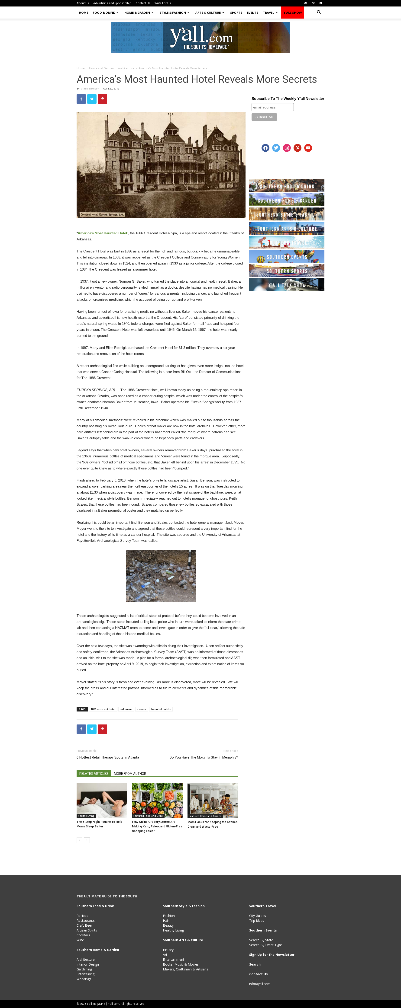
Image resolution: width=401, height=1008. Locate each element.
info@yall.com (259, 984)
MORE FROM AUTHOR (130, 773)
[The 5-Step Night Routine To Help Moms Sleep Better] (102, 800)
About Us (83, 3)
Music (179, 964)
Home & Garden (137, 12)
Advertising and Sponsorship (112, 3)
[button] (318, 13)
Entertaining (85, 974)
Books (168, 964)
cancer (141, 709)
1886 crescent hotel (103, 709)
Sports (236, 12)
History (168, 949)
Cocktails (83, 935)
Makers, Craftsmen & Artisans (185, 969)
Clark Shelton (90, 88)
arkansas (126, 709)
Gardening (84, 969)
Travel (268, 12)
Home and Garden (101, 68)
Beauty (168, 925)
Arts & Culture (208, 12)
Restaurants (86, 920)
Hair (166, 920)
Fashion (169, 915)
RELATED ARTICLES (93, 773)
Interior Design (88, 964)
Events (252, 12)
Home (83, 12)
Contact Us (143, 3)
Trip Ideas (256, 920)
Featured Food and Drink (148, 815)
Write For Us (163, 3)
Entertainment (173, 959)
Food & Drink (104, 12)
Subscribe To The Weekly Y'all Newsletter (288, 99)
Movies (193, 964)
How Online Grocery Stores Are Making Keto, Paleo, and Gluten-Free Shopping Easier (157, 826)
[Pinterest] (313, 3)
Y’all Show (293, 12)
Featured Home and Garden (205, 816)
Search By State (261, 940)
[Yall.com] (200, 37)
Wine (80, 940)
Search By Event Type (265, 945)
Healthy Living (86, 815)
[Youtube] (320, 3)
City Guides (257, 915)
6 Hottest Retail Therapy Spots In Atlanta (108, 757)
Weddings (84, 979)
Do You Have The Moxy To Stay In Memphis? (204, 757)
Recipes (82, 915)
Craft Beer (84, 925)
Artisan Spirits (87, 930)
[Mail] (305, 3)
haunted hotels (161, 709)
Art (165, 954)
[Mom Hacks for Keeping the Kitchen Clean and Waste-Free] (213, 800)
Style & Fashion (172, 12)
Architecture (126, 68)
